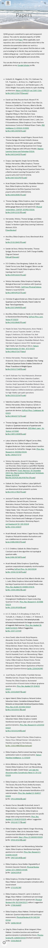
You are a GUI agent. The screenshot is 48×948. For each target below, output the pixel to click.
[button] (3, 3)
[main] (24, 14)
